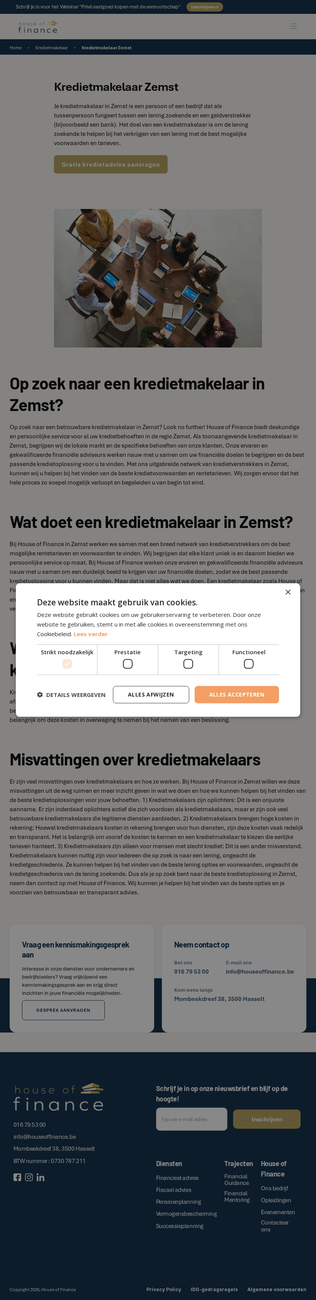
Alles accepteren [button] (236, 694)
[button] (71, 694)
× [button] (288, 592)
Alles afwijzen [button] (151, 694)
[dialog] (158, 650)
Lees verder (91, 633)
